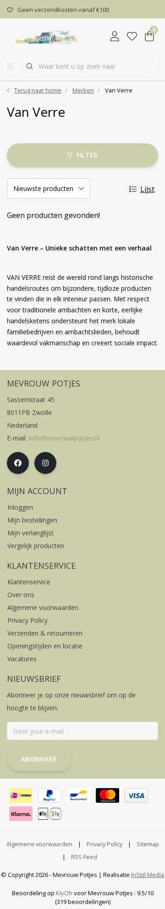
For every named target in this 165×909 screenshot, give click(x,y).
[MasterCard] (107, 795)
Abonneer (39, 759)
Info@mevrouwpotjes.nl (63, 438)
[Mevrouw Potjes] (48, 36)
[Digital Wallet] (49, 813)
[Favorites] (132, 36)
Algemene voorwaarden (39, 844)
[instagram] (45, 463)
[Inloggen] (114, 36)
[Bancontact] (78, 795)
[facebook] (18, 463)
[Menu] (10, 66)
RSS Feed (84, 857)
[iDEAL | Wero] (21, 795)
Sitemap (148, 844)
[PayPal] (49, 795)
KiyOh (64, 893)
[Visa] (136, 795)
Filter (87, 155)
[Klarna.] (21, 813)
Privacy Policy (104, 844)
